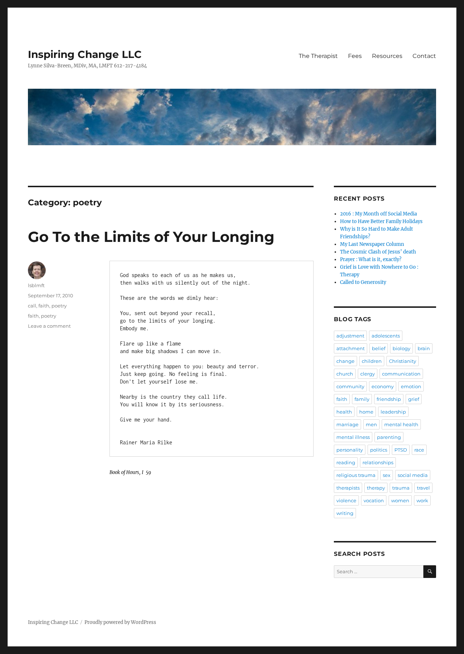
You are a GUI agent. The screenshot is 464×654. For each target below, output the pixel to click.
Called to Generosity (363, 282)
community (350, 386)
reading (345, 462)
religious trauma (356, 475)
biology (401, 348)
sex (386, 475)
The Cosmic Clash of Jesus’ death (378, 252)
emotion (411, 386)
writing (344, 513)
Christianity (402, 361)
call (32, 306)
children (372, 361)
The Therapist (318, 56)
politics (378, 450)
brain (424, 348)
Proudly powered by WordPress (120, 622)
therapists (348, 488)
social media (413, 475)
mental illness (353, 437)
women (400, 500)
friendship (389, 399)
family (362, 399)
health (344, 412)
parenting (389, 437)
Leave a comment (49, 326)
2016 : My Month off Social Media (378, 214)
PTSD (400, 450)
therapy (376, 488)
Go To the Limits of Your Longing (151, 237)
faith (43, 306)
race (419, 450)
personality (349, 450)
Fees (355, 56)
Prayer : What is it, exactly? (370, 259)
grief (413, 399)
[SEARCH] (429, 571)
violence (346, 500)
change (345, 361)
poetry (59, 306)
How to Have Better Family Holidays (381, 221)
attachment (350, 348)
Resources (387, 56)
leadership (393, 412)
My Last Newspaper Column (372, 244)
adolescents (386, 336)
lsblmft (36, 285)
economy (383, 386)
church (344, 374)
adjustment (350, 336)
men (371, 424)
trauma (401, 488)
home (366, 412)
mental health (401, 424)
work (422, 500)
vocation (374, 500)
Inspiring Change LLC (85, 54)
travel (423, 488)
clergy (367, 374)
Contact (424, 56)
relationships (377, 462)
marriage (347, 424)
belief (378, 348)
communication (401, 374)
